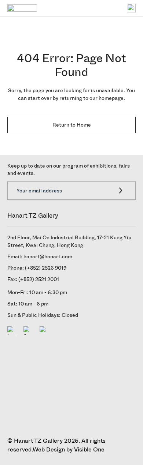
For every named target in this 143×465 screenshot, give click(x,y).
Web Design (49, 449)
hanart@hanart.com (47, 257)
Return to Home (71, 125)
